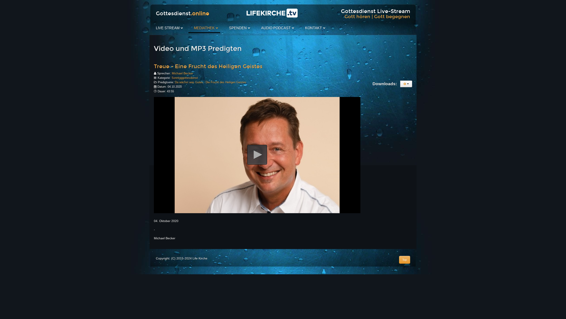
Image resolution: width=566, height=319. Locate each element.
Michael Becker (182, 73)
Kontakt (313, 28)
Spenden (238, 28)
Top (404, 259)
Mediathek (204, 28)
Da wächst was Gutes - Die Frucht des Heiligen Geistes (210, 82)
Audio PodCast (276, 28)
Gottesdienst (182, 13)
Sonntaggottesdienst (185, 77)
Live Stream (168, 28)
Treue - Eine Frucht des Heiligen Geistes (208, 66)
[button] (257, 154)
